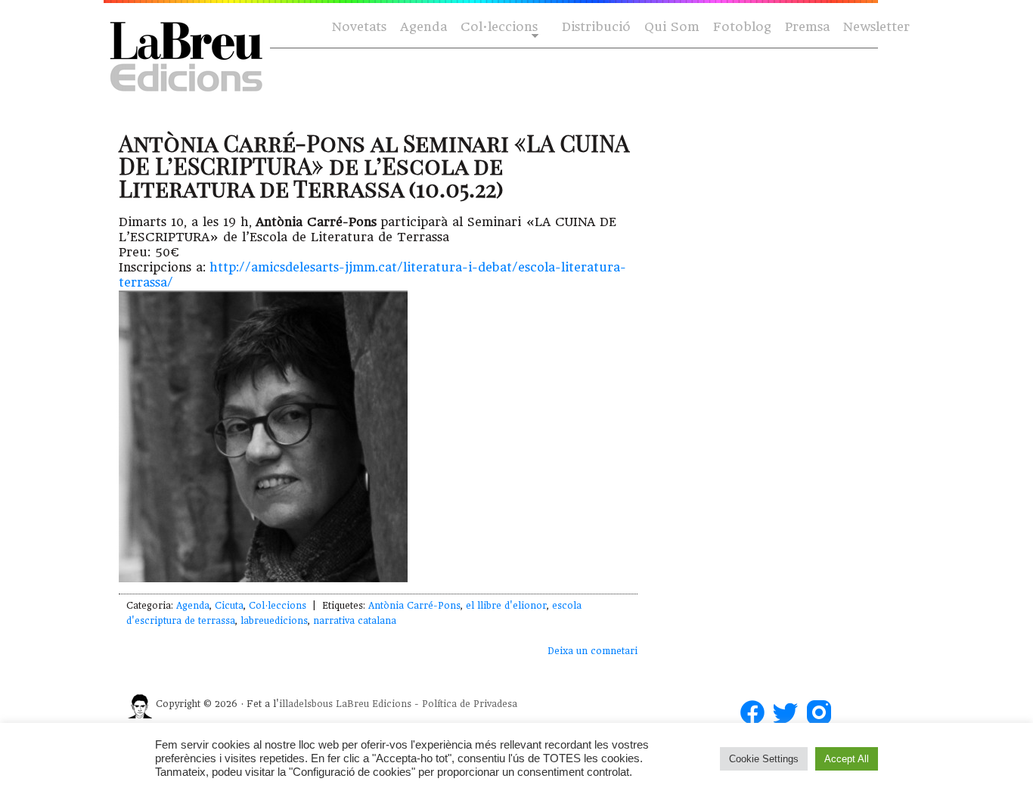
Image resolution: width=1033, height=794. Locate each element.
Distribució (596, 27)
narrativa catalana (354, 621)
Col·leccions (498, 28)
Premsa (807, 27)
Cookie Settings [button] (764, 759)
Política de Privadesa (469, 704)
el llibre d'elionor (506, 605)
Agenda (423, 27)
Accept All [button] (846, 759)
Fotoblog (742, 27)
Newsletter (876, 27)
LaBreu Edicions (373, 704)
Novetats (359, 27)
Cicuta (229, 605)
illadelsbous (306, 704)
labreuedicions (274, 621)
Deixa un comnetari (592, 651)
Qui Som (672, 27)
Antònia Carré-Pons (414, 605)
